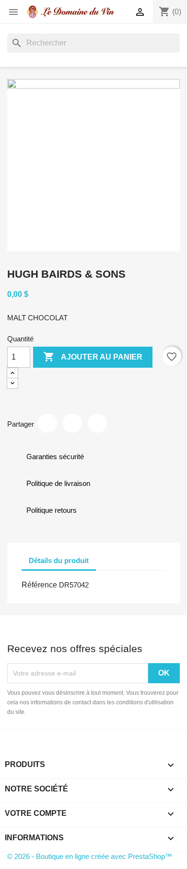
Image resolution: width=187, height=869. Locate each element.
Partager (47, 423)
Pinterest (97, 423)
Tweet (72, 423)
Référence (39, 585)
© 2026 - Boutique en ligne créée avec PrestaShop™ (89, 856)
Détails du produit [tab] (59, 560)
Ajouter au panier (92, 356)
